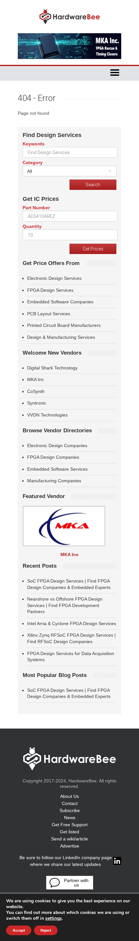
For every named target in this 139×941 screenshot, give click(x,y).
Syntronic (36, 403)
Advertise (69, 845)
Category (33, 162)
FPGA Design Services (50, 290)
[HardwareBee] (69, 26)
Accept (19, 930)
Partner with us (76, 882)
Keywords (34, 144)
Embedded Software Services (57, 469)
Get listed (69, 831)
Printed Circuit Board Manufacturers (64, 325)
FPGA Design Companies (53, 457)
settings (53, 918)
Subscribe (69, 810)
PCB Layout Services (48, 313)
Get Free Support (70, 824)
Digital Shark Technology (52, 367)
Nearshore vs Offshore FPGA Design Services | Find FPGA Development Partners (64, 605)
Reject (45, 930)
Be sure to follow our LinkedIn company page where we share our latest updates (65, 861)
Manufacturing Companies (54, 480)
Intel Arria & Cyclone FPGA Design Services (71, 623)
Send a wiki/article (69, 838)
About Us (69, 796)
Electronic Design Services (54, 278)
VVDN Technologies (47, 414)
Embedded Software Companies (60, 301)
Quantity (32, 226)
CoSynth (36, 391)
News (69, 817)
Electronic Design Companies (57, 445)
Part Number (36, 207)
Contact (70, 803)
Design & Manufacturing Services (61, 337)
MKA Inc (35, 379)
